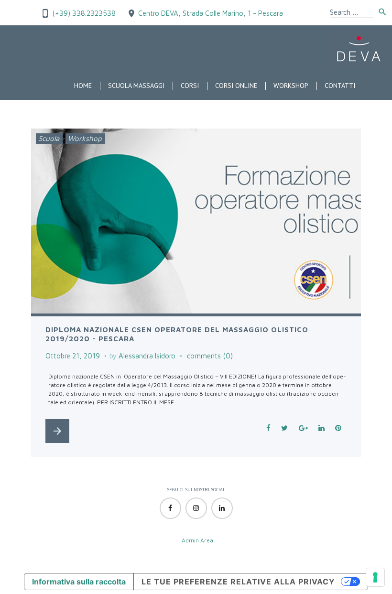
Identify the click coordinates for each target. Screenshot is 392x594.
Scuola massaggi (136, 85)
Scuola (48, 138)
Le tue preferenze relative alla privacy (238, 581)
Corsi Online (236, 85)
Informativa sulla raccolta (79, 581)
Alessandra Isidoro (147, 356)
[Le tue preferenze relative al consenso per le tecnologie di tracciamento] (375, 577)
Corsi (190, 85)
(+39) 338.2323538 (83, 13)
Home (83, 85)
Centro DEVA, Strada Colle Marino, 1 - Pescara (210, 13)
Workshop (290, 85)
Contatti (340, 85)
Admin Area (197, 540)
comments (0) (210, 356)
